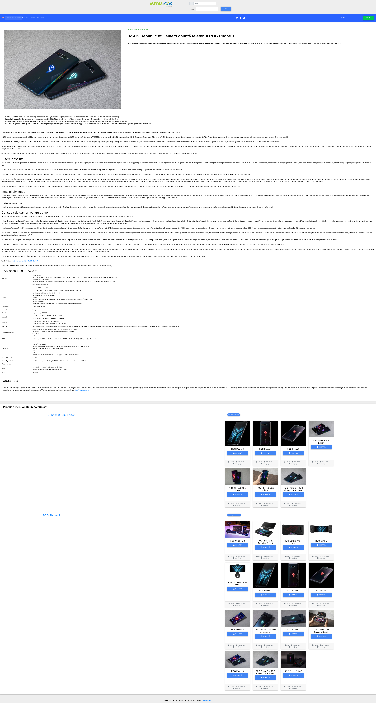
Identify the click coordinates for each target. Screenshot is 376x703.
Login (226, 9)
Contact (32, 18)
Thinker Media (207, 700)
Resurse (25, 18)
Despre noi (40, 18)
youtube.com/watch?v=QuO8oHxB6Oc (25, 261)
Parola (191, 9)
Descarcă (238, 453)
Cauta (368, 18)
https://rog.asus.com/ (82, 390)
